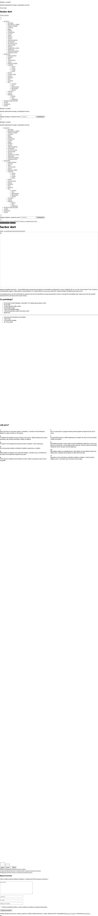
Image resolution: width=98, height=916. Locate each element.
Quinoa (10, 76)
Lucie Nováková (8, 231)
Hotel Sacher (46, 291)
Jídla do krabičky (13, 40)
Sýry (9, 82)
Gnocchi (10, 57)
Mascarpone (15, 87)
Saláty (9, 35)
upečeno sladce (21, 869)
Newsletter (7, 104)
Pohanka (10, 77)
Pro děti (10, 33)
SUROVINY (7, 54)
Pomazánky (11, 32)
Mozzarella (14, 88)
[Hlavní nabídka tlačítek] (1, 17)
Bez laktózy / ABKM (13, 24)
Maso (9, 29)
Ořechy (10, 72)
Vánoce (10, 46)
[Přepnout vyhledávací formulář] (1, 115)
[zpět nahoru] (1, 915)
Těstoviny (10, 91)
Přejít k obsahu (4, 15)
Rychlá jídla (11, 41)
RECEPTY (6, 21)
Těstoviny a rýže (12, 43)
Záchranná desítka (13, 51)
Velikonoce (11, 49)
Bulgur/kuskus (12, 55)
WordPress (86, 913)
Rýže (9, 79)
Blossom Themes (70, 913)
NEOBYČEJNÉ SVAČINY (11, 101)
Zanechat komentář (19, 231)
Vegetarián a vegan (13, 48)
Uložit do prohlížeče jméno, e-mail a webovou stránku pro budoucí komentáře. (25, 907)
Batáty (13, 96)
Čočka (13, 68)
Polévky (10, 30)
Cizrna (13, 66)
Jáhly (9, 58)
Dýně (12, 97)
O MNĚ (6, 102)
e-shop (6, 105)
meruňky (14, 869)
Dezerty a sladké (12, 26)
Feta (12, 85)
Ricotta (13, 90)
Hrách (13, 71)
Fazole (13, 69)
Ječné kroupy (12, 60)
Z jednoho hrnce (12, 52)
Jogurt (10, 62)
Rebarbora (14, 99)
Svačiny (10, 38)
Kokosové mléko (12, 63)
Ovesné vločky (12, 74)
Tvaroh (10, 93)
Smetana (10, 80)
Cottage (13, 83)
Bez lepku (10, 23)
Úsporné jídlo (11, 45)
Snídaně (10, 37)
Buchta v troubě (5, 2)
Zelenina (10, 94)
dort (10, 869)
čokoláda (6, 869)
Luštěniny (10, 27)
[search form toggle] (1, 215)
